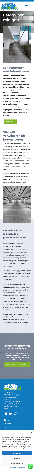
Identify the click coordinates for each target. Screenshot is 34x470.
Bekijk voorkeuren (17, 464)
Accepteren (17, 453)
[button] (31, 432)
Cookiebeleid (12, 467)
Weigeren (17, 459)
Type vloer (8, 423)
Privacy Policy (21, 467)
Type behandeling (10, 427)
